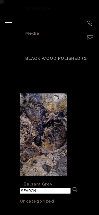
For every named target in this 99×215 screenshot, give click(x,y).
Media (32, 33)
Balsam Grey (38, 184)
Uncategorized (37, 201)
